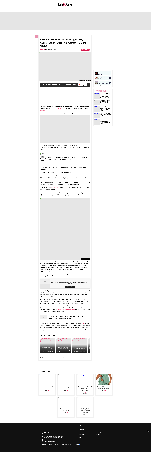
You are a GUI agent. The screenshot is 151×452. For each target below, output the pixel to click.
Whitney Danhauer (57, 49)
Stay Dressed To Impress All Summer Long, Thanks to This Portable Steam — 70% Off (70, 282)
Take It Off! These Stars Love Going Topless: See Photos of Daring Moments (105, 102)
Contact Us (98, 427)
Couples (60, 8)
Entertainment (55, 8)
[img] (111, 5)
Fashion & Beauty (48, 8)
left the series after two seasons (66, 309)
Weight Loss (67, 357)
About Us (97, 429)
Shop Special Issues (99, 432)
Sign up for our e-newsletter (47, 433)
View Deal (70, 286)
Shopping (83, 8)
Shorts (77, 8)
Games (86, 8)
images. (85, 113)
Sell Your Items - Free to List (58, 371)
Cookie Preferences (65, 444)
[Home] (53, 427)
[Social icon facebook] (105, 5)
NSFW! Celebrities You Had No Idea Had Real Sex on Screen (105, 115)
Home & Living (72, 8)
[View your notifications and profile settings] (148, 431)
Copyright (44, 444)
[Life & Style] (65, 4)
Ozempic (42, 110)
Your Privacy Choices (74, 444)
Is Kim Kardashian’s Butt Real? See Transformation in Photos (105, 121)
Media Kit (98, 434)
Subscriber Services (99, 431)
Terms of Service (57, 444)
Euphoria (55, 357)
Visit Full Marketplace (107, 371)
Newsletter (81, 439)
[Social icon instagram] (106, 5)
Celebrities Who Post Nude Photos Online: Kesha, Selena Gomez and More (105, 95)
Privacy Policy (49, 444)
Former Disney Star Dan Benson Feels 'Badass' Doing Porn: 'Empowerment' (105, 108)
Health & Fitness (65, 8)
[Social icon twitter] (108, 5)
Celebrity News (48, 357)
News (43, 8)
